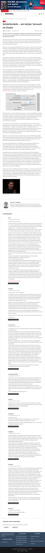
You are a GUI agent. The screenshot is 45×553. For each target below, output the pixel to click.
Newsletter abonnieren (35, 536)
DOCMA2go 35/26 (19, 544)
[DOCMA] (9, 14)
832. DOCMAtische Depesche (21, 542)
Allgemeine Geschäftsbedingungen (37, 541)
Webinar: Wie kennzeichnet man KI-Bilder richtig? (19, 10)
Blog (8, 18)
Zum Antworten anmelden (13, 283)
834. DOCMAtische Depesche (21, 538)
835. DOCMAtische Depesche (21, 536)
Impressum (33, 543)
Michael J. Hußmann (7, 30)
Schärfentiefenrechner (7, 90)
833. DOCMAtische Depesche (21, 540)
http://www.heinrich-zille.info (14, 281)
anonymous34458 (13, 374)
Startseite (5, 18)
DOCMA (30, 548)
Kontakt (32, 538)
